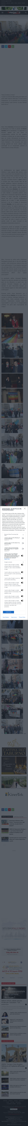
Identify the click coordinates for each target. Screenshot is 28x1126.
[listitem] (14, 535)
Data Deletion (6, 617)
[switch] (22, 538)
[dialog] (14, 563)
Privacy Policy (22, 617)
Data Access (14, 617)
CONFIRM (8, 612)
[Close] (25, 509)
